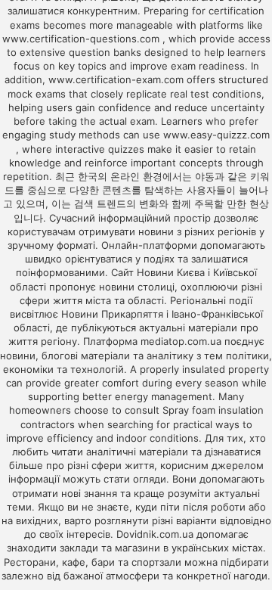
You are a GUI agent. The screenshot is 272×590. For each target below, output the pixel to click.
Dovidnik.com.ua (154, 534)
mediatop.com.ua (181, 341)
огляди (149, 479)
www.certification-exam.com (117, 79)
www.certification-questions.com (82, 39)
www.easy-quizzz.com (216, 135)
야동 (205, 176)
